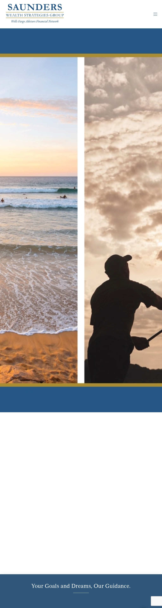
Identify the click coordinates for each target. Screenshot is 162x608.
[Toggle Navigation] (155, 14)
